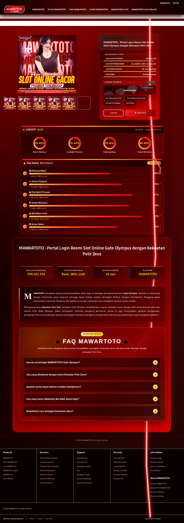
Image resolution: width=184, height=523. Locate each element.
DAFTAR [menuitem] (176, 3)
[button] (173, 9)
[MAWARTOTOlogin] (14, 9)
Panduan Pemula (156, 462)
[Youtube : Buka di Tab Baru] (179, 518)
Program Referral (46, 483)
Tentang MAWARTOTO (158, 484)
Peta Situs (48, 519)
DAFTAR (141, 113)
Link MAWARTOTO (10, 466)
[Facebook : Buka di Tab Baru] (164, 518)
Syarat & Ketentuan (84, 479)
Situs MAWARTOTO (10, 462)
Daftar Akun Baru (120, 462)
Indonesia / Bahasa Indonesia (13, 519)
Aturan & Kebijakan (157, 466)
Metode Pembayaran (47, 470)
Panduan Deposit (46, 475)
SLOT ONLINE (8, 479)
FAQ (78, 470)
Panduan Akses (156, 458)
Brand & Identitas (156, 496)
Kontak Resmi (155, 470)
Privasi (32, 519)
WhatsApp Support (84, 466)
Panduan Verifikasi (120, 475)
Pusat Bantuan (82, 458)
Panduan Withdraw (47, 479)
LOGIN (113, 113)
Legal (40, 519)
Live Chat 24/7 (82, 462)
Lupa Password (119, 466)
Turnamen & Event (47, 462)
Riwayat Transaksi (120, 470)
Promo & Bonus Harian (48, 458)
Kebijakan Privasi (83, 475)
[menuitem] (38, 9)
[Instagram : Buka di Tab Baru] (174, 518)
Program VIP (118, 479)
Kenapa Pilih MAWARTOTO (160, 488)
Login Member (118, 458)
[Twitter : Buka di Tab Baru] (169, 518)
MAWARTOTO (8, 458)
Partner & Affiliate (157, 492)
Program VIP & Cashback (49, 466)
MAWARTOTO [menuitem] (165, 3)
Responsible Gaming (84, 483)
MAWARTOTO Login (10, 470)
